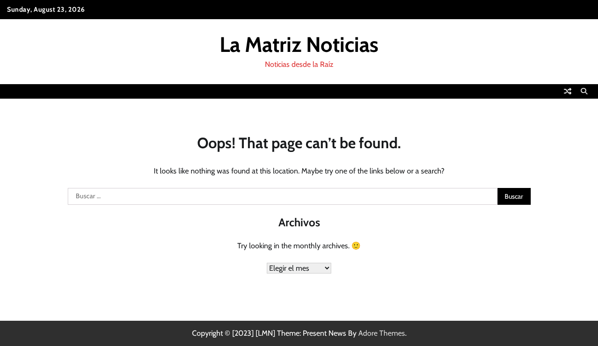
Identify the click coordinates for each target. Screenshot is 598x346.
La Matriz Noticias (299, 44)
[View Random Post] (568, 91)
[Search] (584, 91)
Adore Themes (381, 333)
